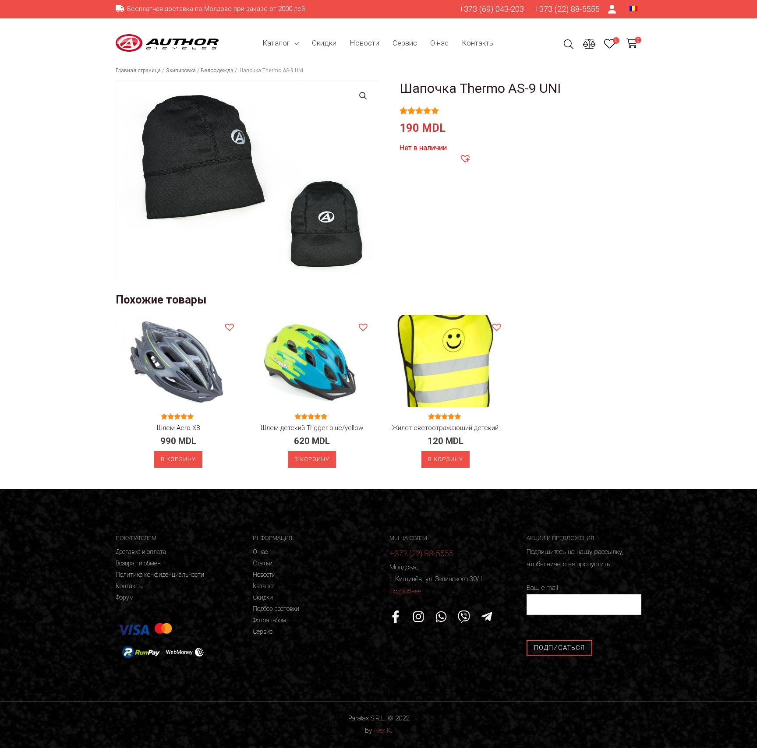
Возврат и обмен (138, 563)
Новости (364, 43)
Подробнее (405, 591)
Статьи (262, 563)
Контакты (478, 43)
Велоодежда (217, 70)
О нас (439, 43)
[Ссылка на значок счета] (612, 9)
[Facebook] (395, 616)
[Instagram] (418, 616)
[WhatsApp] (441, 616)
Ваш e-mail (542, 588)
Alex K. (383, 730)
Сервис (405, 43)
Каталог (276, 43)
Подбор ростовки (276, 608)
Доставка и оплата (141, 551)
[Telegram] (487, 616)
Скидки (324, 43)
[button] (465, 158)
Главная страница (138, 70)
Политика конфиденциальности (160, 574)
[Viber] (464, 616)
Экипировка (181, 70)
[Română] (633, 7)
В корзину (178, 459)
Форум (125, 597)
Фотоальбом (269, 620)
